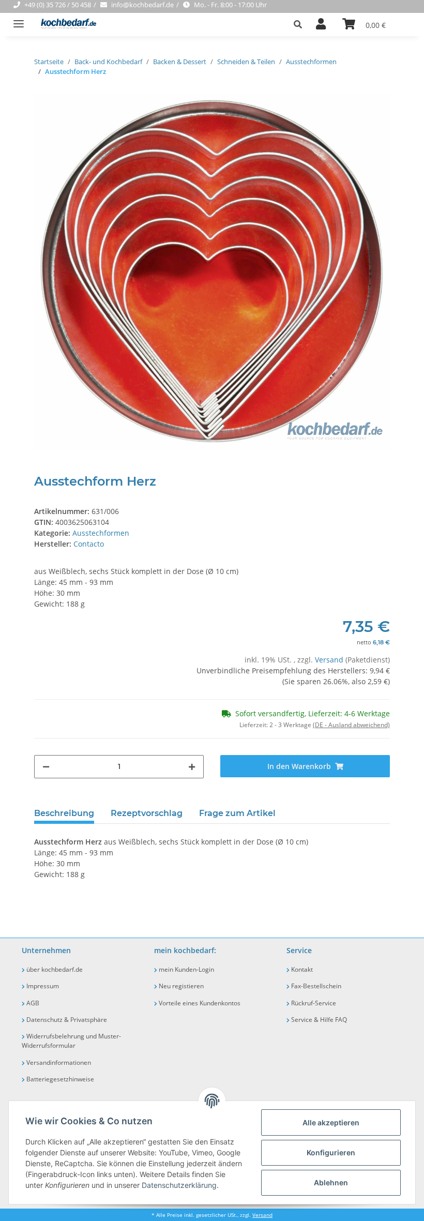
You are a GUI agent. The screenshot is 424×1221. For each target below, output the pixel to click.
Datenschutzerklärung (179, 1185)
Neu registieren (180, 986)
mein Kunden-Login (185, 969)
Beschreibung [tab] (64, 813)
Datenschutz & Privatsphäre (66, 1019)
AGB (32, 1003)
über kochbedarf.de (54, 969)
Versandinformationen (58, 1062)
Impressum (42, 986)
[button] (301, 24)
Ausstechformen (100, 533)
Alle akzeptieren (330, 1122)
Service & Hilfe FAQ (318, 1019)
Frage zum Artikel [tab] (237, 813)
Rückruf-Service (313, 1003)
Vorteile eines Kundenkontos (198, 1003)
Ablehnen (331, 1182)
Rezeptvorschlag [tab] (147, 813)
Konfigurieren (331, 1152)
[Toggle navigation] (18, 19)
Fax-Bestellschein (315, 986)
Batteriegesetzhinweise (59, 1079)
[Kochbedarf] (65, 24)
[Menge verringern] (46, 767)
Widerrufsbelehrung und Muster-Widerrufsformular (71, 1041)
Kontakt (301, 969)
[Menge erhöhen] (191, 767)
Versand (330, 660)
